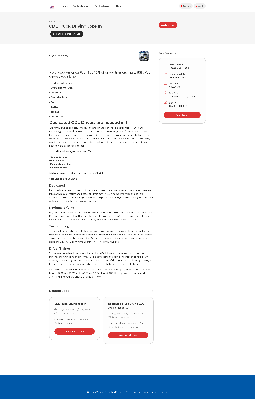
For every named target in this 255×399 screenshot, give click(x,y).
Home (65, 6)
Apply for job (167, 25)
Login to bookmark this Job (67, 34)
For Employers (102, 6)
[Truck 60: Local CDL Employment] (52, 7)
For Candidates (80, 6)
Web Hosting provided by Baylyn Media (147, 392)
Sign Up (186, 6)
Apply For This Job (74, 331)
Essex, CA (138, 313)
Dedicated (55, 21)
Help (118, 6)
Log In (200, 6)
